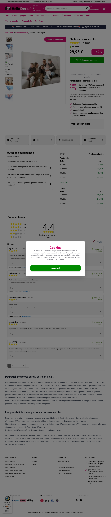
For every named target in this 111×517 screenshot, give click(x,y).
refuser (62, 259)
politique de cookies (41, 257)
